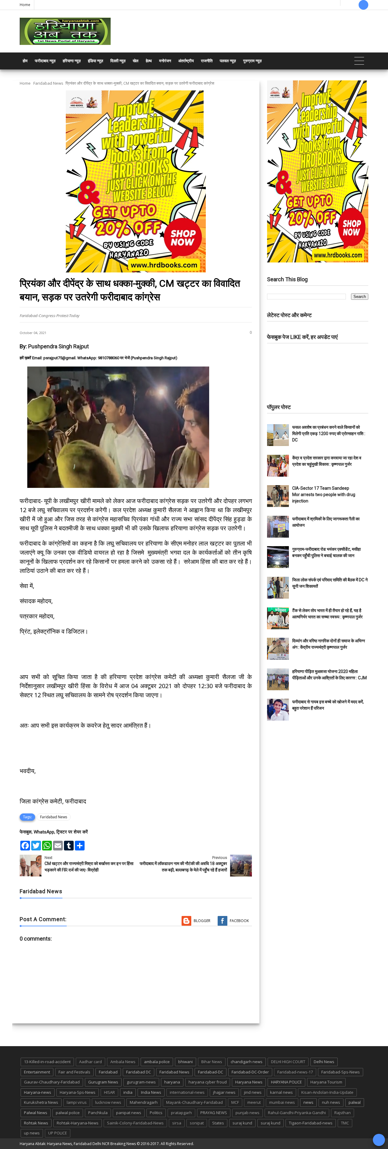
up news (32, 1133)
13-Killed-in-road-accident (47, 1061)
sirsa (176, 1123)
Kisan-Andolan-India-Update (327, 1092)
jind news (253, 1092)
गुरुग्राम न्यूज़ (252, 61)
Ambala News (122, 1061)
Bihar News (211, 1061)
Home (25, 4)
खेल (136, 61)
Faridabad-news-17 (295, 1072)
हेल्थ (149, 61)
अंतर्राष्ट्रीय (186, 61)
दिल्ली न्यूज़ (117, 61)
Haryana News (249, 1082)
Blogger (202, 920)
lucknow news (108, 1102)
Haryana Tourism (326, 1082)
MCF (235, 1102)
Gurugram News (103, 1082)
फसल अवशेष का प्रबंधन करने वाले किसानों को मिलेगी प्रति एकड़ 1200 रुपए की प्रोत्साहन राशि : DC (328, 433)
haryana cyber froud (208, 1082)
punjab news (247, 1112)
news (308, 1102)
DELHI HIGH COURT (288, 1061)
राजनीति (206, 61)
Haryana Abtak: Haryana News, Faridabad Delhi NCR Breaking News (78, 1143)
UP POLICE (57, 1133)
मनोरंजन (165, 61)
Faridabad (108, 1072)
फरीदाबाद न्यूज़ (45, 61)
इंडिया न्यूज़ (95, 61)
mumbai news (282, 1102)
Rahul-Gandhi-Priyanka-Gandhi (297, 1112)
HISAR (109, 1092)
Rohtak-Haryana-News (78, 1123)
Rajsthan (342, 1112)
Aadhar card (90, 1061)
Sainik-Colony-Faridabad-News (135, 1123)
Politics (156, 1112)
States (218, 1123)
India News (151, 1092)
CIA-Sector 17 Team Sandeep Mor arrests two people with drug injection (323, 494)
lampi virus (77, 1102)
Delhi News (324, 1061)
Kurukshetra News (41, 1102)
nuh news (331, 1102)
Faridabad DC (138, 1072)
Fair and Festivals (74, 1072)
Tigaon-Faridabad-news (311, 1123)
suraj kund (242, 1123)
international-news (187, 1092)
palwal (355, 1102)
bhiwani (185, 1061)
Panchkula (98, 1112)
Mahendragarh (144, 1102)
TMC (345, 1123)
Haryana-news (37, 1092)
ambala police (157, 1061)
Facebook (239, 920)
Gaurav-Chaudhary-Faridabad (52, 1082)
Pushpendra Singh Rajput (58, 346)
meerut (254, 1102)
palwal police (68, 1112)
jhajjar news (224, 1092)
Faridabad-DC (210, 1072)
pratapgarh (181, 1112)
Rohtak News (36, 1123)
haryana (172, 1082)
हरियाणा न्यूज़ (72, 61)
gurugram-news (141, 1082)
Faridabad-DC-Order (250, 1072)
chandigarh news (247, 1061)
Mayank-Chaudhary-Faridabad (194, 1102)
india (127, 1092)
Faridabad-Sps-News (340, 1072)
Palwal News (35, 1112)
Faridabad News (48, 83)
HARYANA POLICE (286, 1082)
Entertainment (37, 1072)
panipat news (128, 1112)
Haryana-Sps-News (77, 1092)
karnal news (281, 1092)
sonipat (197, 1123)
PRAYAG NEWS (213, 1112)
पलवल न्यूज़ (228, 61)
